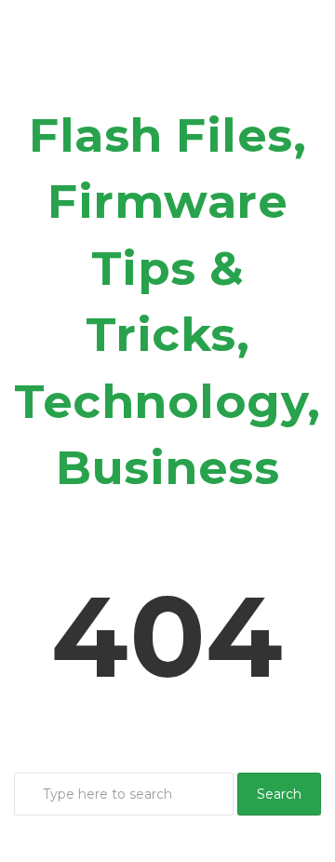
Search (279, 794)
